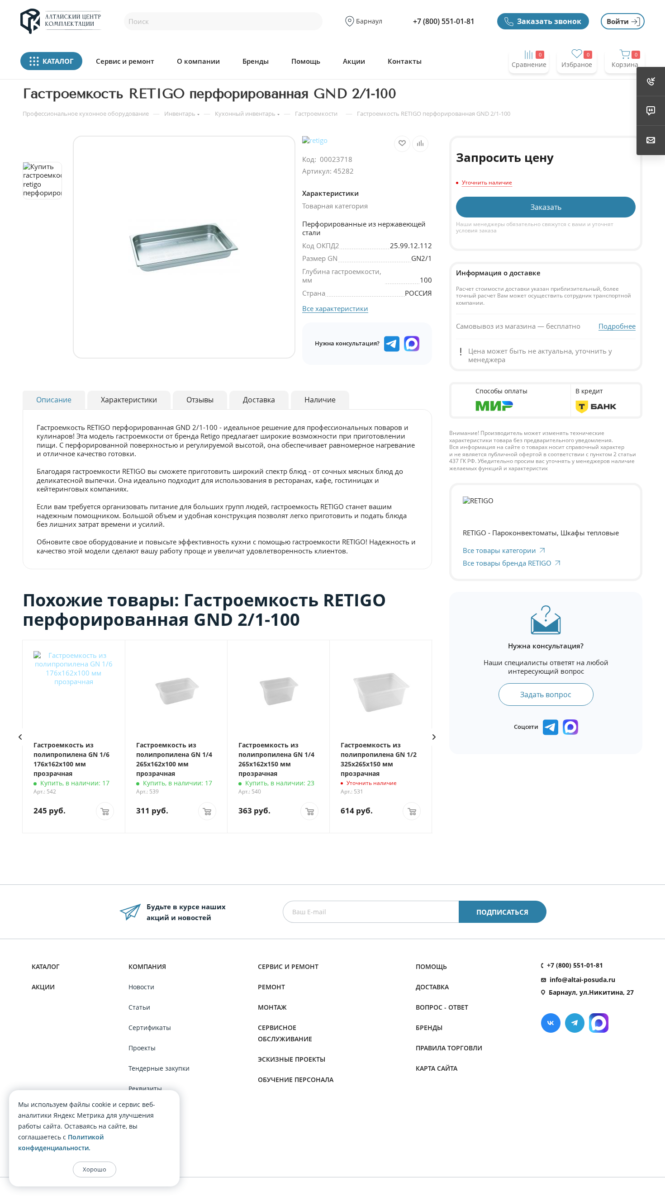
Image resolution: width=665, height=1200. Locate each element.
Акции (354, 61)
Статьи (139, 1007)
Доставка (432, 987)
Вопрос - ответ (442, 1007)
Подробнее (617, 326)
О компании (198, 61)
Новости (141, 987)
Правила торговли (449, 1048)
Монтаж (272, 1007)
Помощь (305, 61)
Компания (147, 966)
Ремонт (271, 987)
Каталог (46, 966)
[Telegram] (574, 1023)
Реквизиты (145, 1088)
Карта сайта (436, 1068)
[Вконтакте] (550, 1023)
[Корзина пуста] (625, 82)
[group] (184, 247)
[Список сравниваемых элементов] (529, 82)
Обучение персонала (295, 1079)
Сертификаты (149, 1027)
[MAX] (411, 343)
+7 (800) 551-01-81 (444, 21)
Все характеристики (335, 308)
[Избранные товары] (577, 82)
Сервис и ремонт (125, 61)
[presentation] (20, 737)
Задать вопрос (545, 694)
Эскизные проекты (291, 1059)
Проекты (142, 1048)
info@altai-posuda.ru (582, 979)
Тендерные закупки (159, 1068)
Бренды (255, 61)
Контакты (405, 61)
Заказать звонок (549, 21)
